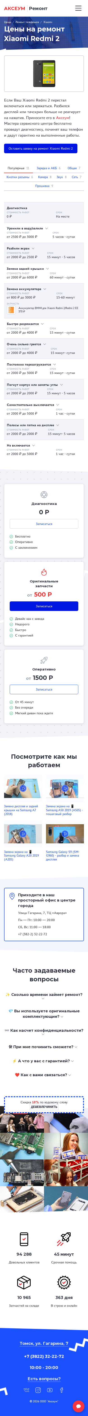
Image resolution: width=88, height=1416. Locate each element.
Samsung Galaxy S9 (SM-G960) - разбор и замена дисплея (62, 855)
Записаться (44, 524)
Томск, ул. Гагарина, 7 (44, 1343)
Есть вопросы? (44, 1378)
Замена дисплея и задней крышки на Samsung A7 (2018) (21, 810)
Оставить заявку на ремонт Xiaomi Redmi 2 (41, 148)
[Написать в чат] (78, 1406)
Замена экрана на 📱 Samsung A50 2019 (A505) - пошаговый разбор (64, 810)
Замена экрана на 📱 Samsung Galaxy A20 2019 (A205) (21, 855)
